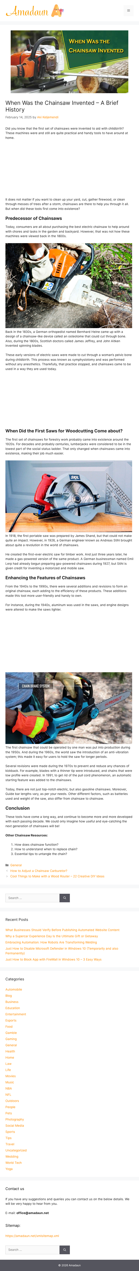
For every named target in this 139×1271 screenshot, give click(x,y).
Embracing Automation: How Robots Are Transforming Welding (51, 942)
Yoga (9, 1169)
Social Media (14, 1125)
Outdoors (12, 1101)
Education (12, 1008)
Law (8, 1064)
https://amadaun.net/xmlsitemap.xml (32, 1236)
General (16, 865)
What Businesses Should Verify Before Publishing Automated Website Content (62, 930)
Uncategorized (16, 1150)
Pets (8, 1113)
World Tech (13, 1163)
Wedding (11, 1156)
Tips (8, 1138)
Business (11, 1002)
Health (10, 1051)
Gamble (11, 1033)
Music (9, 1082)
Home (9, 1057)
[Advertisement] (69, 170)
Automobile (13, 989)
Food (9, 1026)
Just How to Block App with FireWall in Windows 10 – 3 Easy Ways (53, 959)
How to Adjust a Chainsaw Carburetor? (38, 871)
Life (8, 1070)
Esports (10, 1020)
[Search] (65, 898)
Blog (8, 995)
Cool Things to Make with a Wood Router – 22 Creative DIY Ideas (57, 876)
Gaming (11, 1039)
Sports (10, 1132)
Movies (10, 1076)
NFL (8, 1094)
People (10, 1107)
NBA (8, 1088)
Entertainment (15, 1014)
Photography (14, 1119)
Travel (9, 1144)
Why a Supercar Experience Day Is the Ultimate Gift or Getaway (51, 936)
